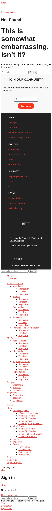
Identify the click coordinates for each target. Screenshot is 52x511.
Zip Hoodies (18, 307)
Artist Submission (17, 154)
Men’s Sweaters (25, 421)
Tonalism (22, 291)
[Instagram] (43, 258)
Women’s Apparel (21, 410)
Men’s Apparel (19, 426)
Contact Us (13, 186)
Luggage (12, 122)
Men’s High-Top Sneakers (30, 423)
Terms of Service (16, 203)
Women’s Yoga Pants (28, 413)
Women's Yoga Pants (18, 137)
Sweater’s (17, 317)
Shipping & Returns (17, 176)
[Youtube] (36, 258)
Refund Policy (15, 208)
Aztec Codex (24, 454)
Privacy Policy (15, 198)
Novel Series (24, 447)
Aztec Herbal (24, 452)
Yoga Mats (13, 127)
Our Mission (14, 149)
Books (16, 444)
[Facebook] (29, 258)
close (3, 470)
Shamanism (23, 289)
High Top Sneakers (21, 361)
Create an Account (9, 495)
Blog (10, 159)
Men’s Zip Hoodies (27, 418)
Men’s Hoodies (20, 340)
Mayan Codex (24, 449)
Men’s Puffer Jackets (27, 436)
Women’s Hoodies (26, 415)
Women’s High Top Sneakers (26, 327)
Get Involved (14, 164)
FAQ (10, 181)
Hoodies (16, 296)
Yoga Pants (18, 286)
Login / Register (14, 462)
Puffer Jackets (19, 372)
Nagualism (23, 294)
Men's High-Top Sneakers (21, 132)
